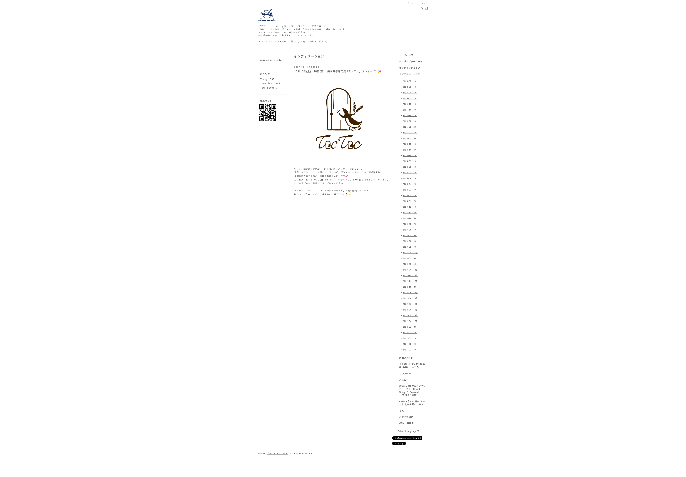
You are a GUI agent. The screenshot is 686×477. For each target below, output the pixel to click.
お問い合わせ (406, 358)
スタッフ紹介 (406, 416)
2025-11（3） (410, 109)
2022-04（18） (410, 321)
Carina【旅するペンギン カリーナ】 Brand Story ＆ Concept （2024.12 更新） (412, 390)
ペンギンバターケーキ (410, 61)
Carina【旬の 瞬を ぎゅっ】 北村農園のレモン (412, 403)
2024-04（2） (410, 184)
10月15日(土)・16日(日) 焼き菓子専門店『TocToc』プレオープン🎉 (337, 71)
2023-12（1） (410, 206)
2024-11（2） (410, 149)
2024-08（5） (410, 166)
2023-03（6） (410, 258)
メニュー (404, 379)
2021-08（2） (410, 344)
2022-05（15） (410, 315)
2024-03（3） (410, 189)
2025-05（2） (410, 126)
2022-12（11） (410, 275)
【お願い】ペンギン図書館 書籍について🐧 (412, 366)
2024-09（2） (410, 161)
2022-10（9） (410, 286)
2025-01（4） (410, 138)
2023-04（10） (410, 252)
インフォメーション (409, 73)
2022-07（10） (410, 304)
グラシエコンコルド (277, 453)
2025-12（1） (410, 104)
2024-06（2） (410, 178)
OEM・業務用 (406, 423)
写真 (401, 410)
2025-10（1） (410, 115)
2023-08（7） (410, 229)
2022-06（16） (410, 309)
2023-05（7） (410, 246)
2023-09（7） (410, 224)
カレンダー (405, 373)
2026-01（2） (410, 98)
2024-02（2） (410, 195)
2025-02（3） (410, 132)
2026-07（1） (410, 81)
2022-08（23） (410, 298)
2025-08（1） (410, 121)
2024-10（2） (410, 155)
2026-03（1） (410, 92)
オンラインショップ (409, 67)
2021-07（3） (410, 349)
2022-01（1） (410, 338)
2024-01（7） (410, 201)
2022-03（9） (410, 326)
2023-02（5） (410, 264)
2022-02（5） (410, 332)
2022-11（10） (410, 281)
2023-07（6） (410, 235)
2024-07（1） (410, 172)
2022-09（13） (410, 292)
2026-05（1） (410, 87)
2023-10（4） (410, 218)
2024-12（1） (410, 144)
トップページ (406, 55)
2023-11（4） (410, 212)
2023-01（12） (410, 269)
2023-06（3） (410, 241)
